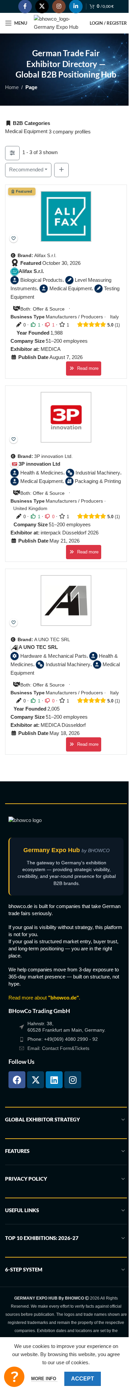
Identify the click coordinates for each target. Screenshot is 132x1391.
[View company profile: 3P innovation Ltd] (66, 417)
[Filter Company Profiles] (12, 153)
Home (12, 87)
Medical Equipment (26, 131)
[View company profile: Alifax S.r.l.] (66, 216)
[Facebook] (16, 1079)
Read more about (43, 997)
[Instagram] (72, 1079)
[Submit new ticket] (14, 1377)
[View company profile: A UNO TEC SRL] (66, 600)
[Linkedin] (54, 1079)
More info (44, 1378)
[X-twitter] (35, 1079)
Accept (82, 1379)
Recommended (26, 169)
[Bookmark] (13, 238)
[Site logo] (58, 22)
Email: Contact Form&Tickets (58, 1048)
